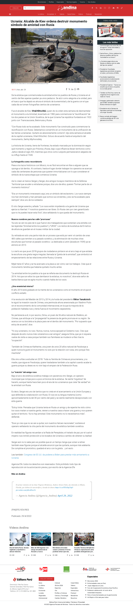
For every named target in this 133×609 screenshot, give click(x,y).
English (16, 8)
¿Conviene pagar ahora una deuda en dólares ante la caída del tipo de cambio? (110, 63)
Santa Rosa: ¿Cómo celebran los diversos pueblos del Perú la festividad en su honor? (110, 55)
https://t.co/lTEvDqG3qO (64, 487)
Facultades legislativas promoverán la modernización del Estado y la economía (109, 79)
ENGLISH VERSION (46, 579)
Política (41, 588)
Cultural (57, 583)
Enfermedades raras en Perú (96, 583)
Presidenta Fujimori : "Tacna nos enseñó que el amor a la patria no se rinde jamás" (110, 87)
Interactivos (75, 590)
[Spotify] (118, 8)
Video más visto (110, 20)
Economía (42, 590)
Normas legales (72, 2)
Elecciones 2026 (92, 581)
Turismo (82, 2)
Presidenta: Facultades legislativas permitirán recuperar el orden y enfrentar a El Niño (110, 71)
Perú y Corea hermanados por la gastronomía (102, 595)
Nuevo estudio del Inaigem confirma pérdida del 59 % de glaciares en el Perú (109, 118)
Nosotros (74, 598)
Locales (41, 593)
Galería (62, 14)
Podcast (89, 14)
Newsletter (98, 14)
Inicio (40, 583)
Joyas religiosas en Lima (95, 586)
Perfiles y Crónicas (61, 593)
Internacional (43, 598)
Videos (80, 14)
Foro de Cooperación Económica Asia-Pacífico (102, 588)
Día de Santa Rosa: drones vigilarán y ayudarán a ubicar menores (19, 550)
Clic (56, 590)
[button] (10, 542)
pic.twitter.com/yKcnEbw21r (26, 490)
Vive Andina (91, 2)
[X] (96, 8)
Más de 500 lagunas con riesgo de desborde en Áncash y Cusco (40, 550)
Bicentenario (42, 2)
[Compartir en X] (27, 555)
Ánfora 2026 (59, 585)
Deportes (58, 588)
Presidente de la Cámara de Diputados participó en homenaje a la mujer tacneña (110, 110)
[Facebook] (92, 8)
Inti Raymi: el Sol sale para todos (97, 597)
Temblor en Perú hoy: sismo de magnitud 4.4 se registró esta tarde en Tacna (110, 95)
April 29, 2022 (65, 495)
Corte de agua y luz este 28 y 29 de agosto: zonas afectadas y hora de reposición (110, 47)
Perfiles (51, 2)
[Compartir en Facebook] (24, 555)
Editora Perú (53, 602)
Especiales (60, 2)
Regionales (42, 595)
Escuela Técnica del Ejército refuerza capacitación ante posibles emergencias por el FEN (84, 550)
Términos (74, 602)
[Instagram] (109, 8)
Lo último (41, 14)
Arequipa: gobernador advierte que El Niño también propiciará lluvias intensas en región (110, 102)
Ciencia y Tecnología (61, 595)
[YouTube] (105, 8)
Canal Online (71, 14)
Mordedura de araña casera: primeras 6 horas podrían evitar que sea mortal (62, 550)
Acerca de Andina (64, 602)
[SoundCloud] (113, 8)
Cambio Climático (60, 598)
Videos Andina (19, 527)
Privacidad (81, 602)
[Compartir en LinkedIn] (29, 555)
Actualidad (52, 14)
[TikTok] (122, 8)
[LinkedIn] (101, 8)
